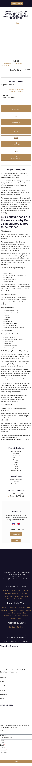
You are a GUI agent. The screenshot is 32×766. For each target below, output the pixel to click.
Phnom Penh (5, 66)
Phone (2, 740)
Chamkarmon (18, 63)
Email (2, 745)
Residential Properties (16, 91)
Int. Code (3, 735)
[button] (29, 3)
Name (2, 730)
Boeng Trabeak (7, 63)
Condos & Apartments (16, 89)
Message (3, 750)
